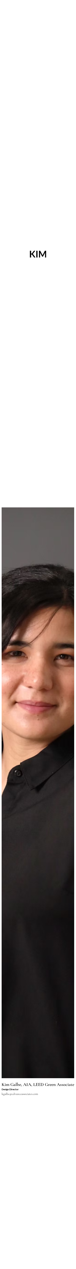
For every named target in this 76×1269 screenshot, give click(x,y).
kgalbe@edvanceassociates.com (20, 1094)
